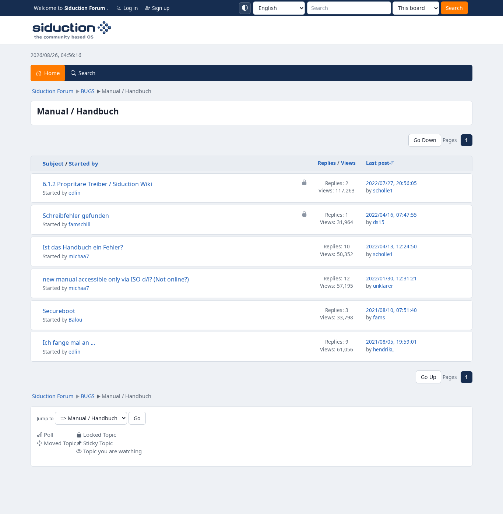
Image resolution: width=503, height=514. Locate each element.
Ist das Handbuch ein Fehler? (83, 247)
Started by (83, 163)
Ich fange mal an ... (69, 342)
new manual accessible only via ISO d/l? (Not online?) (116, 279)
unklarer (383, 285)
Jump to (45, 418)
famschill (79, 224)
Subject (53, 163)
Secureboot (59, 311)
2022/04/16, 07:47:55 (391, 214)
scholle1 (383, 190)
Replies (327, 162)
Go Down (425, 140)
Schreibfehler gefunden (76, 216)
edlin (74, 192)
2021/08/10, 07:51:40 (391, 309)
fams (379, 317)
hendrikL (383, 349)
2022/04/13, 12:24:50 (391, 246)
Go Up (428, 376)
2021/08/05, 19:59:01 (391, 341)
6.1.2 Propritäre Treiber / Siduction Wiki (97, 184)
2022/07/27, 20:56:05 (391, 183)
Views (348, 162)
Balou (75, 319)
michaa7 (78, 256)
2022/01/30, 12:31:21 (391, 278)
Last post (377, 162)
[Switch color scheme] (245, 8)
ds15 (378, 222)
